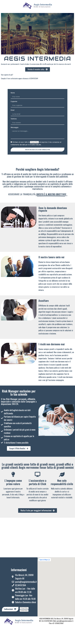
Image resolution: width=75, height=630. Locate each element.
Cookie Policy (24, 610)
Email (12, 110)
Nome (13, 93)
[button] (37, 69)
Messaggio (14, 127)
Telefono (14, 119)
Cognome (14, 101)
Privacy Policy (34, 142)
